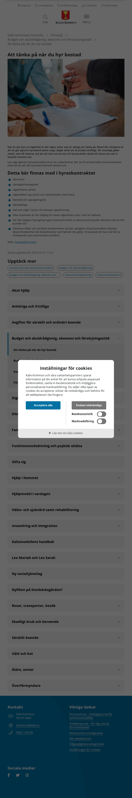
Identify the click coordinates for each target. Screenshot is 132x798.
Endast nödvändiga (89, 405)
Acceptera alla (43, 405)
